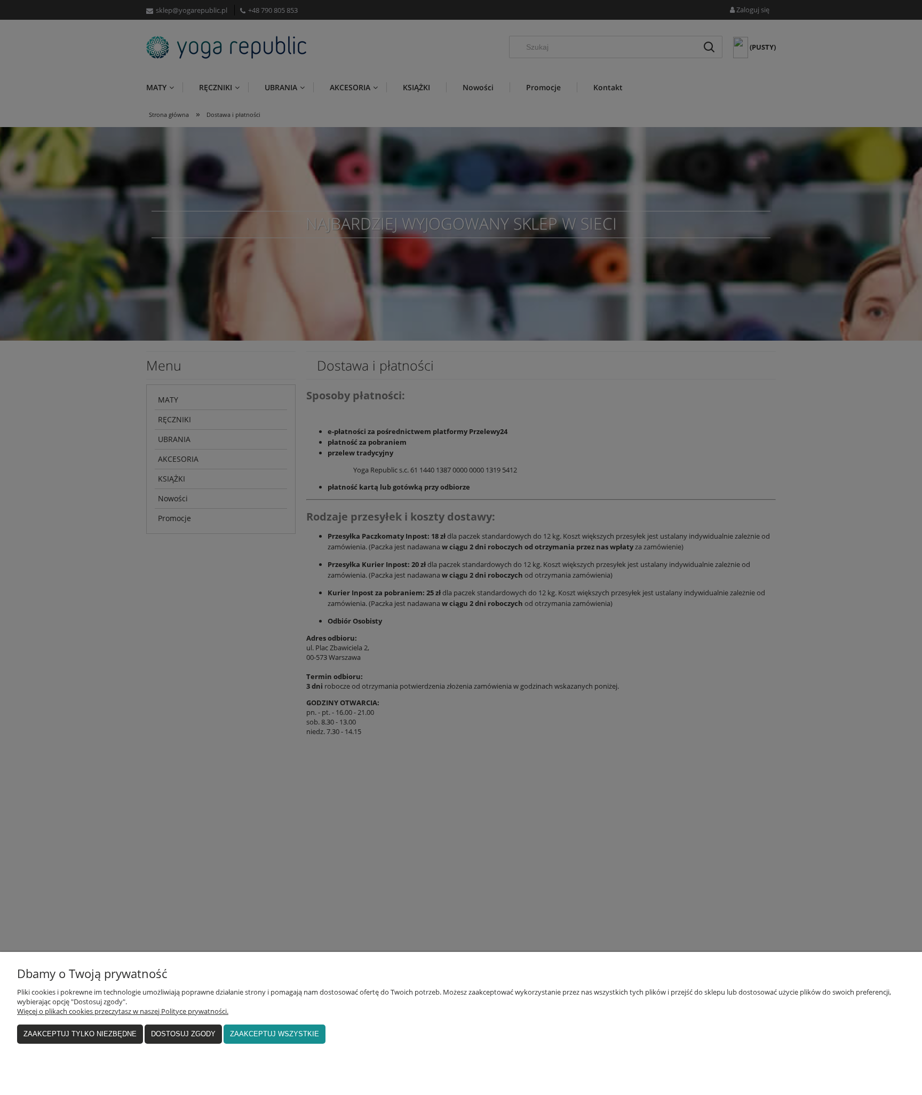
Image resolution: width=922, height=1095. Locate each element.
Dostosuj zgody (183, 1034)
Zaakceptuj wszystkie (274, 1034)
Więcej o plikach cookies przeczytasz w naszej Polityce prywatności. (122, 1011)
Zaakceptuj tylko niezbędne (80, 1034)
